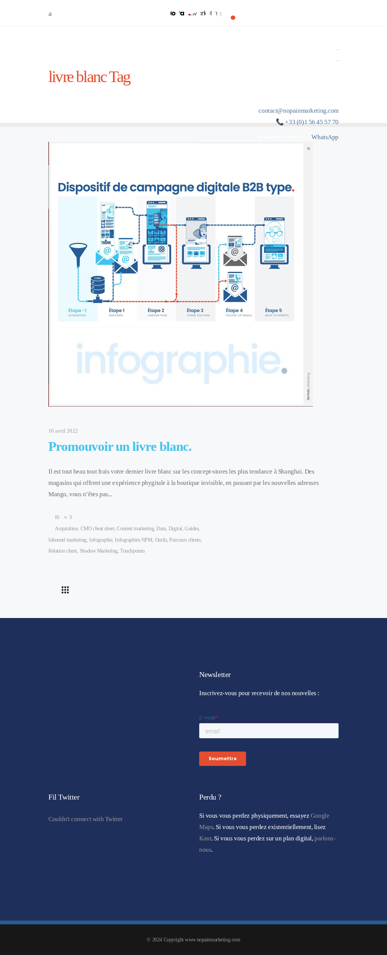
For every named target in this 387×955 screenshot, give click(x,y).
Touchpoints (132, 551)
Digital (175, 528)
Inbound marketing (67, 540)
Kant (205, 838)
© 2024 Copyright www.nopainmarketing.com (193, 940)
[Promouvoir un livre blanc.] (180, 274)
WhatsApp (325, 137)
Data (161, 528)
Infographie (100, 540)
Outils (161, 540)
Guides (191, 528)
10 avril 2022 (63, 431)
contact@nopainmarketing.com (299, 110)
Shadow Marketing (99, 551)
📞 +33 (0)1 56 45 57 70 (307, 122)
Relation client (62, 551)
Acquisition (66, 528)
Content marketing (135, 528)
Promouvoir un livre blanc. (120, 446)
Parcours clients (184, 540)
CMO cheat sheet (97, 528)
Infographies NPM (133, 540)
